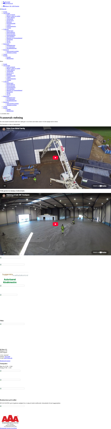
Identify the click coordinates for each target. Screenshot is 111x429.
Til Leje (8, 42)
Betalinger (9, 22)
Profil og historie (11, 14)
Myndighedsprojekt (11, 48)
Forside (5, 11)
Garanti (5, 54)
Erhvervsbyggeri (11, 33)
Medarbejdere (10, 58)
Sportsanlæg (10, 39)
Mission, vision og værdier (13, 16)
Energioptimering (11, 35)
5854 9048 (7, 2)
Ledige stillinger (11, 17)
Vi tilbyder (6, 29)
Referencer (6, 49)
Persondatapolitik (11, 23)
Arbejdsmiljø (10, 19)
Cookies (9, 25)
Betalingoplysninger (5, 361)
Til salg (8, 41)
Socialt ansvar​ (10, 20)
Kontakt (5, 55)
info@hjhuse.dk (9, 3)
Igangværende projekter (13, 51)
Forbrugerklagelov (11, 26)
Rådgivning (6, 44)
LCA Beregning (11, 47)
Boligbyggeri (10, 30)
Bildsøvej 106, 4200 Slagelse (11, 6)
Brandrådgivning (11, 45)
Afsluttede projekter (12, 52)
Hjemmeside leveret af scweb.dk (8, 428)
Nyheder (9, 28)
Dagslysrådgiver (11, 32)
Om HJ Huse (6, 13)
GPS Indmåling (10, 36)
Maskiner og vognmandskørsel (14, 38)
